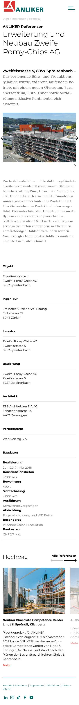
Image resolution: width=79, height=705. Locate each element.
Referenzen (19, 18)
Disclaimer (53, 685)
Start (6, 18)
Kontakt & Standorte (15, 685)
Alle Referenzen (64, 555)
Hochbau (35, 18)
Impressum (37, 685)
